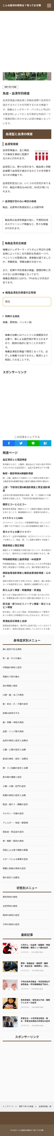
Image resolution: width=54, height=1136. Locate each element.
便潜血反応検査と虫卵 (15, 621)
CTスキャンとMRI (13, 518)
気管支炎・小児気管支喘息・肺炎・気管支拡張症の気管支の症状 (35, 1020)
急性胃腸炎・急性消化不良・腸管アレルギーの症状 (35, 1001)
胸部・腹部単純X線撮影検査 (18, 473)
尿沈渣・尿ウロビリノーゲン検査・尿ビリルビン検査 (27, 605)
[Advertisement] (27, 39)
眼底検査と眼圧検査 (13, 545)
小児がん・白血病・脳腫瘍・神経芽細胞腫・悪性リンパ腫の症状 (35, 946)
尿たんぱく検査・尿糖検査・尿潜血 (22, 590)
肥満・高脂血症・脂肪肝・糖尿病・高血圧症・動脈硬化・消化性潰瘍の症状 (35, 966)
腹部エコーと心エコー (15, 504)
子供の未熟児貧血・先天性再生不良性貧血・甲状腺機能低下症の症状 (35, 984)
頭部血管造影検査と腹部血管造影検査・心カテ (27, 574)
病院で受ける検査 (10, 87)
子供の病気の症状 (37, 952)
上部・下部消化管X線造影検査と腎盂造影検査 (26, 489)
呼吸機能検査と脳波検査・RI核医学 (22, 559)
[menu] (49, 5)
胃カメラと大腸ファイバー (17, 532)
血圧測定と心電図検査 (15, 459)
